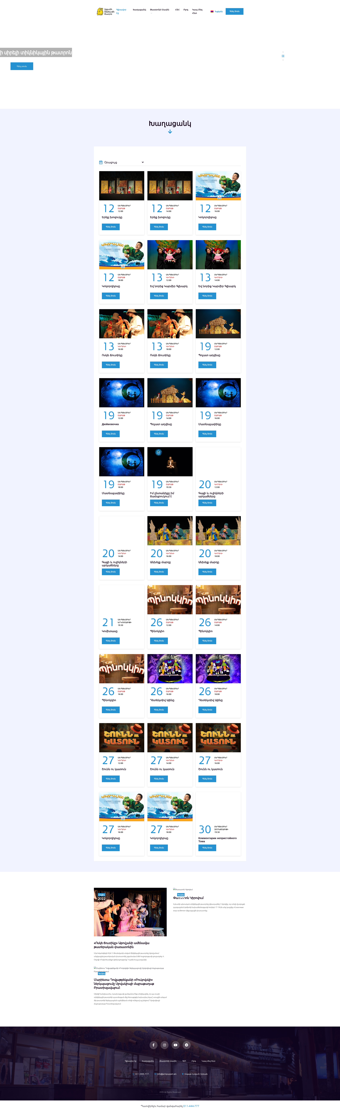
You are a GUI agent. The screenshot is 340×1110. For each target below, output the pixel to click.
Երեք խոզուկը (112, 217)
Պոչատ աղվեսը (209, 355)
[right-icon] (142, 162)
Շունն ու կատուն (114, 769)
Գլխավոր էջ (121, 11)
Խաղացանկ (139, 9)
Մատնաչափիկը (209, 424)
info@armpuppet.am (166, 1074)
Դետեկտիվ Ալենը (162, 700)
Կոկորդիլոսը (207, 217)
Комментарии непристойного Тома (217, 840)
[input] (121, 162)
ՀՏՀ (177, 9)
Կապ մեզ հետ (197, 11)
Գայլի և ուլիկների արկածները (211, 495)
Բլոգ (186, 9)
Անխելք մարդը (160, 562)
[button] (283, 52)
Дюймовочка (110, 424)
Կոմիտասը (110, 631)
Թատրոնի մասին (159, 9)
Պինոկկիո (157, 631)
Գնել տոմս (234, 11)
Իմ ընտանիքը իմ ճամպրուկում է (162, 495)
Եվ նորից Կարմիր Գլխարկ (169, 286)
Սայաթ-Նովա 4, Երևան (196, 1074)
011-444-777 (142, 1074)
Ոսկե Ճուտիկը (112, 355)
